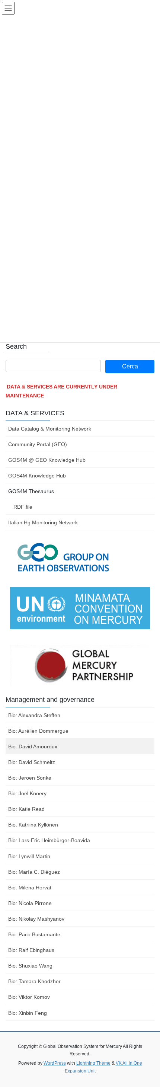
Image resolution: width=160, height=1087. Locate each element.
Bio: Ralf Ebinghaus (31, 950)
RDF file (22, 507)
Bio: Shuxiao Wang (30, 966)
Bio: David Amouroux (32, 746)
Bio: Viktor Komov (29, 997)
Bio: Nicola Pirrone (30, 903)
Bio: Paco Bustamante (34, 934)
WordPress (55, 1063)
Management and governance (50, 699)
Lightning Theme (93, 1063)
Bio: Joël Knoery (27, 793)
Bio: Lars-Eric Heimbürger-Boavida (49, 840)
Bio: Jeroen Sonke (29, 778)
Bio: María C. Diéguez (34, 872)
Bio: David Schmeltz (31, 762)
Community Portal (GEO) (37, 444)
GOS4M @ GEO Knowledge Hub (47, 460)
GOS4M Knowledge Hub (37, 476)
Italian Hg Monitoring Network (43, 522)
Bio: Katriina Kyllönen (33, 825)
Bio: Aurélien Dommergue (38, 731)
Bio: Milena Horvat (29, 888)
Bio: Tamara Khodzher (34, 981)
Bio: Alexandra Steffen (34, 715)
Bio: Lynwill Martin (29, 856)
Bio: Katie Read (26, 809)
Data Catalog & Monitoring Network (49, 429)
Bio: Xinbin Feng (27, 1013)
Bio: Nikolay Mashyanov (36, 919)
